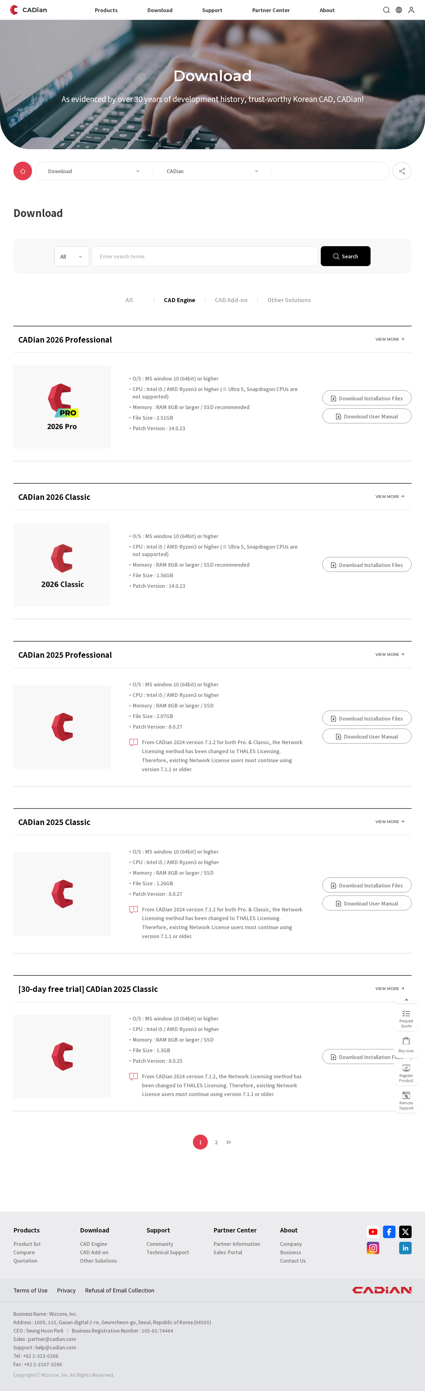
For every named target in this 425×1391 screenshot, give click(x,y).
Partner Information (236, 1243)
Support (212, 10)
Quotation (25, 1260)
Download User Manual (370, 416)
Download (160, 10)
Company (291, 1243)
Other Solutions (289, 300)
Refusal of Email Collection (119, 1290)
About (327, 10)
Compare (24, 1252)
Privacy (66, 1290)
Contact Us (293, 1260)
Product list (27, 1243)
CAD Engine (179, 300)
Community (160, 1243)
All (129, 300)
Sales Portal (227, 1252)
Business (290, 1252)
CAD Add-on (231, 300)
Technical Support (168, 1252)
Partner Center (271, 10)
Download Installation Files (370, 398)
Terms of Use (30, 1290)
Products (106, 10)
